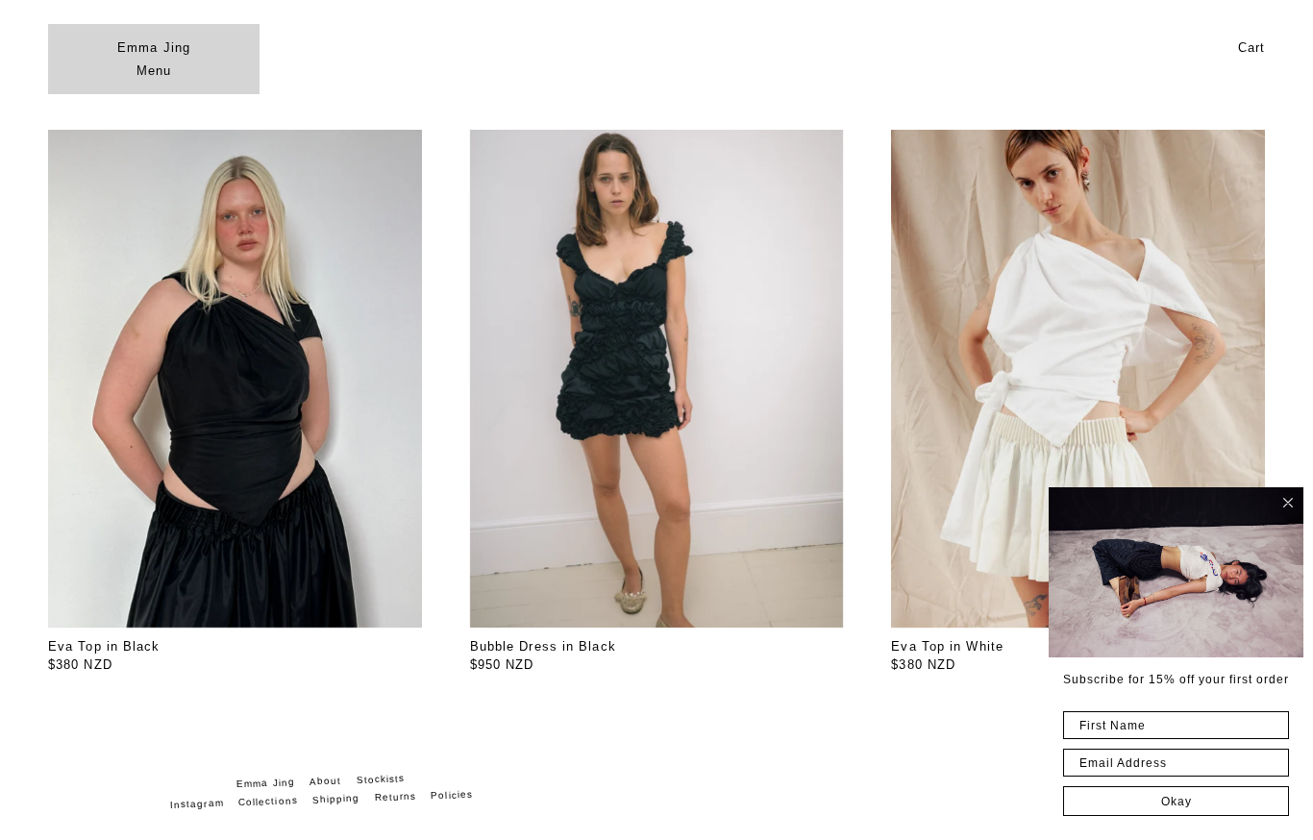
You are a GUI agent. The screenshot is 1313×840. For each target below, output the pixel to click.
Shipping (335, 799)
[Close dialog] (1288, 502)
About (326, 781)
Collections (267, 801)
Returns (395, 797)
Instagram (197, 804)
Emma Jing (153, 47)
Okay (1176, 801)
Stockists (380, 780)
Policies (452, 795)
